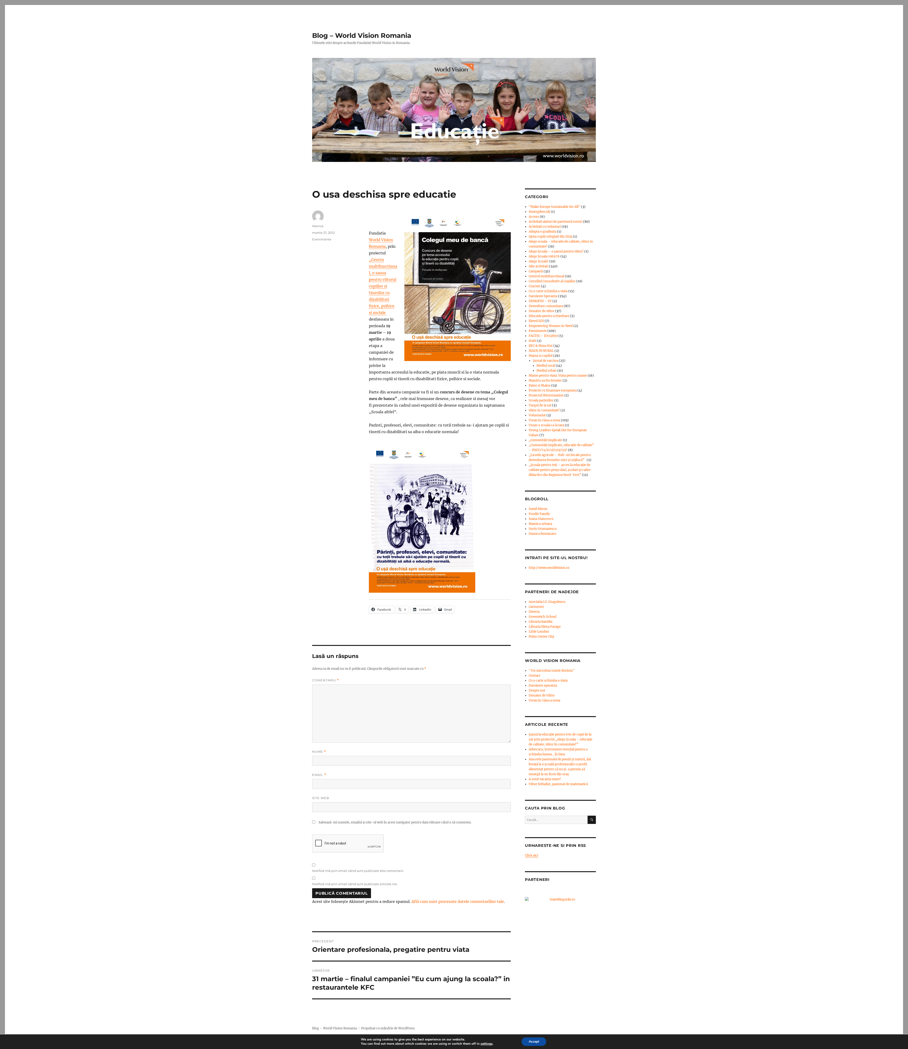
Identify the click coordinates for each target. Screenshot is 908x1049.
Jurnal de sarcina (545, 361)
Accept (534, 1041)
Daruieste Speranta (543, 296)
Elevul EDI (536, 321)
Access (534, 217)
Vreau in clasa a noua (544, 420)
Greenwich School (542, 617)
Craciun (534, 286)
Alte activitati (538, 266)
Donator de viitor (541, 311)
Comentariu (325, 680)
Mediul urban (547, 371)
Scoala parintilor (541, 400)
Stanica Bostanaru (542, 534)
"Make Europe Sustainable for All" (554, 207)
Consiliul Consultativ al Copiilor (552, 281)
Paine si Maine (539, 385)
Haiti (532, 341)
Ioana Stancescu (541, 519)
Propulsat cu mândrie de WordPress (388, 1028)
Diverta (534, 612)
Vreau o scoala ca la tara (546, 425)
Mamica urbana (540, 524)
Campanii (536, 271)
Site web (320, 798)
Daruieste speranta (543, 685)
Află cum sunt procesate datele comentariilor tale (457, 901)
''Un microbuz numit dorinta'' (552, 671)
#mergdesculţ (539, 212)
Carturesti (536, 607)
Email (319, 775)
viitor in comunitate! (544, 410)
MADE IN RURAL (541, 351)
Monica (317, 226)
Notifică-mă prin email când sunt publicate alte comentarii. (358, 871)
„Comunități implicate (545, 440)
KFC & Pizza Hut (541, 346)
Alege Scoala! (539, 261)
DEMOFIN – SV (540, 301)
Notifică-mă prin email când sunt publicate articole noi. (355, 884)
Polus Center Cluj (541, 637)
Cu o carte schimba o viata (548, 291)
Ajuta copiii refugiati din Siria (550, 237)
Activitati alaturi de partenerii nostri (555, 222)
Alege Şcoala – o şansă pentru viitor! (556, 251)
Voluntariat (537, 415)
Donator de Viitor (542, 695)
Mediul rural (546, 366)
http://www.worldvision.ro (549, 568)
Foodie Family (539, 514)
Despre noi (537, 690)
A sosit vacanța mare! (545, 779)
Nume (319, 752)
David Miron (538, 509)
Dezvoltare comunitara (546, 306)
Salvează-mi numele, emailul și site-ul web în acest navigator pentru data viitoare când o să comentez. (395, 822)
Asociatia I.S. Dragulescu (547, 602)
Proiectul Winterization (546, 395)
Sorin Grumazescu (543, 529)
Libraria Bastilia (540, 622)
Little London (539, 632)
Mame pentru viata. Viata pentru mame (558, 376)
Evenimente (321, 239)
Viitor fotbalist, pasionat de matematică (558, 784)
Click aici (531, 855)
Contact (534, 676)
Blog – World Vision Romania (361, 35)
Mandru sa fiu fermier (545, 381)
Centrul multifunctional (546, 276)
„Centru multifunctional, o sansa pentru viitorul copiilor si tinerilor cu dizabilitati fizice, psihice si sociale (383, 286)
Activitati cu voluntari (545, 227)
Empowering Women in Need (551, 326)
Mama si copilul (540, 356)
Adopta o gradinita (542, 232)
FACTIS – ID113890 (543, 336)
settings (486, 1044)
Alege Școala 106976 (544, 256)
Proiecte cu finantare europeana (553, 390)
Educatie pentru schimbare (549, 316)
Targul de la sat (540, 405)
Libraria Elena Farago (545, 627)
